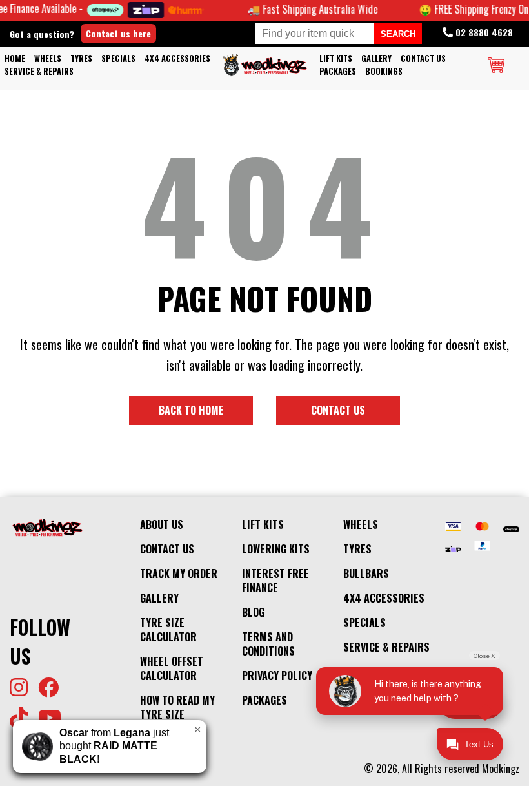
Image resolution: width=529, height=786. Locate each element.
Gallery (376, 58)
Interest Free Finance (275, 580)
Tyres (81, 58)
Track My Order (178, 573)
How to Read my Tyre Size (177, 707)
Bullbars (366, 573)
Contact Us (423, 58)
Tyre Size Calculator (168, 630)
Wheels (47, 58)
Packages (337, 71)
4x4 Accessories (177, 58)
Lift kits (335, 58)
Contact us (338, 410)
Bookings (384, 71)
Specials (118, 58)
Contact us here (118, 33)
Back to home (191, 410)
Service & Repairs (39, 71)
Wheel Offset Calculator (171, 668)
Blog (253, 612)
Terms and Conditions (268, 644)
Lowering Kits (276, 549)
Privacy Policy (277, 675)
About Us (161, 524)
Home (15, 58)
